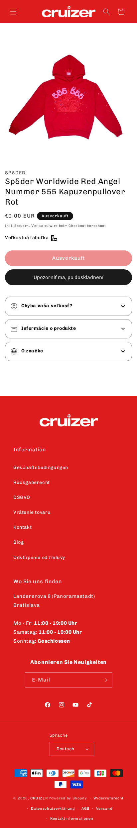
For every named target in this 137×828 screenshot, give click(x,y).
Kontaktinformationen (71, 818)
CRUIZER (39, 798)
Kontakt (22, 527)
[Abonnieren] (104, 680)
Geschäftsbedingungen (40, 467)
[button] (13, 11)
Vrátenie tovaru (32, 512)
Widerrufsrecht (108, 798)
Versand (40, 225)
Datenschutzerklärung (53, 808)
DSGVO (21, 497)
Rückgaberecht (31, 482)
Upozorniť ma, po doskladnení (68, 277)
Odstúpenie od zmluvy (39, 557)
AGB (85, 808)
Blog (18, 542)
